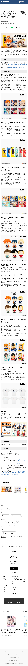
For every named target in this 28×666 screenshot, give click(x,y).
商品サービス (5, 508)
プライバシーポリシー (14, 651)
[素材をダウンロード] (16, 27)
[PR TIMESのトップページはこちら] (6, 1)
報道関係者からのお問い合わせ (14, 654)
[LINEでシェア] (12, 27)
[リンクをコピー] (19, 27)
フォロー (14, 568)
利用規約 (23, 651)
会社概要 (5, 651)
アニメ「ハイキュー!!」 (7, 525)
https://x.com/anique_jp (14, 463)
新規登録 (22, 1)
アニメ (4, 522)
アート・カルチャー (16, 515)
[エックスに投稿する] (6, 27)
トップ (3, 546)
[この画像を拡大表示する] (6, 489)
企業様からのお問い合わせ (14, 657)
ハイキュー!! (11, 522)
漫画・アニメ (5, 515)
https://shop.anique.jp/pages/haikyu (16, 67)
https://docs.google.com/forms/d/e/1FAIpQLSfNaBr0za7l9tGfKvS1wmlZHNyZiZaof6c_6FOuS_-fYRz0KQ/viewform (14, 473)
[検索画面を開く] (26, 2)
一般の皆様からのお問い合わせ (14, 660)
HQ (17, 522)
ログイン (17, 1)
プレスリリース (10, 546)
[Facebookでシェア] (9, 27)
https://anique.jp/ (17, 459)
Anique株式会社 (19, 546)
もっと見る (24, 611)
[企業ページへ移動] (14, 557)
